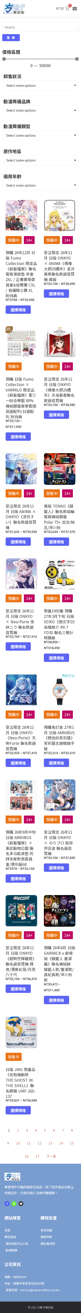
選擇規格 (18, 309)
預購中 (13, 240)
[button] (75, 8)
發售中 (52, 493)
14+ (29, 240)
